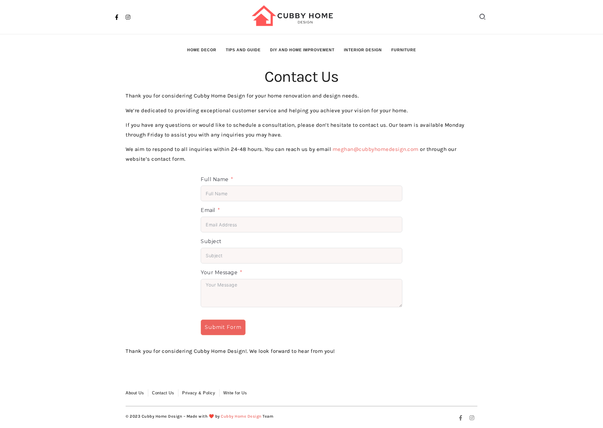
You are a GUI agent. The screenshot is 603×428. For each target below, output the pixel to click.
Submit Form (223, 327)
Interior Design (363, 50)
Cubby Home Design (241, 416)
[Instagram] (128, 17)
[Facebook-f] (116, 17)
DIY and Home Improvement (302, 50)
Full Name (215, 179)
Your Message (219, 272)
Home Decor (201, 50)
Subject (211, 241)
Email (208, 210)
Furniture (403, 50)
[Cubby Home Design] (294, 16)
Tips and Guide (243, 50)
